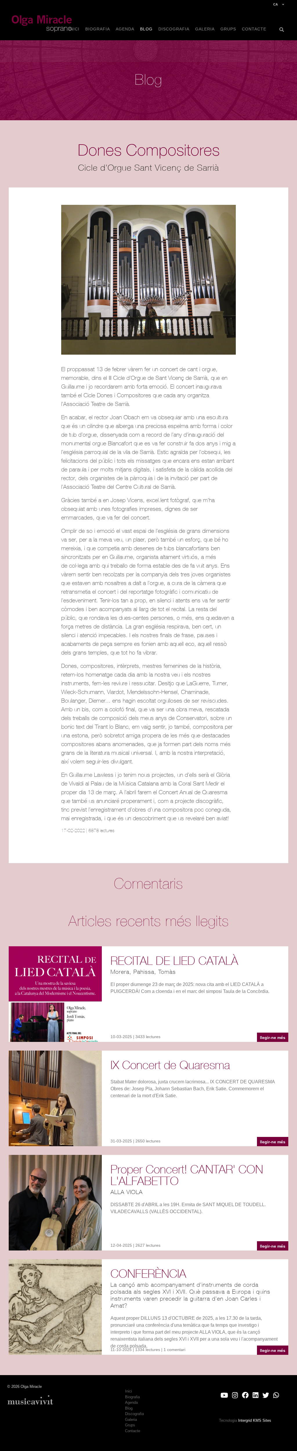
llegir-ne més (272, 1037)
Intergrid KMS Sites (254, 1420)
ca (275, 4)
